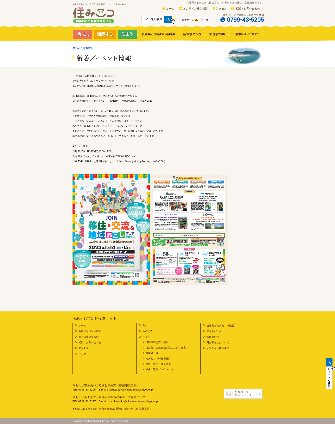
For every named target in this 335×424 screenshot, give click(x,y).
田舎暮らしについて (217, 342)
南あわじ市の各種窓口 (158, 358)
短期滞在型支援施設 (157, 342)
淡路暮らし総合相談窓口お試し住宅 (166, 347)
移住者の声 (212, 336)
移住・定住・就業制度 (158, 363)
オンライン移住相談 (195, 8)
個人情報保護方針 (89, 336)
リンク (82, 353)
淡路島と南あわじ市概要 (220, 325)
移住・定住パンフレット (159, 369)
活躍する (147, 331)
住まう (146, 336)
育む (145, 325)
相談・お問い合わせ (248, 8)
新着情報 (88, 47)
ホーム (170, 8)
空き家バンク (214, 331)
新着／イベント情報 (90, 331)
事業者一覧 (152, 353)
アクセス (221, 8)
